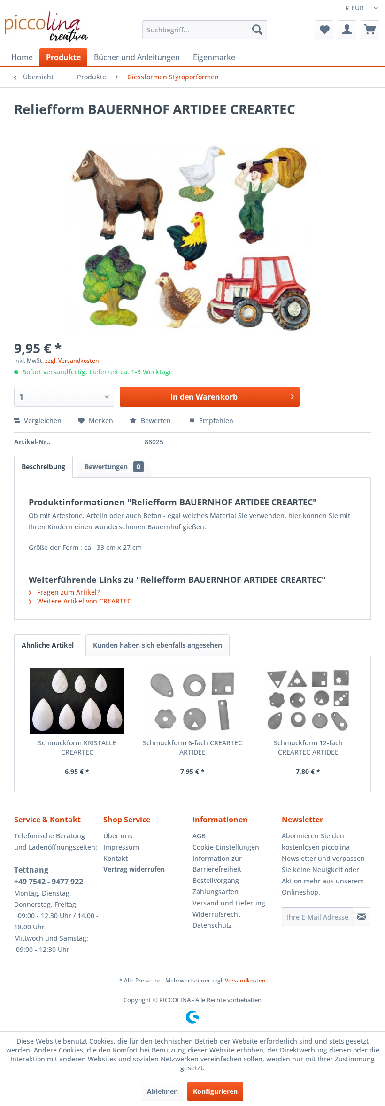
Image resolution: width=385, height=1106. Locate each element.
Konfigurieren (215, 1091)
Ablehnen (162, 1091)
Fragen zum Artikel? (67, 592)
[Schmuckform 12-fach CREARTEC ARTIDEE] (308, 701)
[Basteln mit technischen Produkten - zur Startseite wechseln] (46, 26)
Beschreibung (43, 466)
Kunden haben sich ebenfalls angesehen (157, 645)
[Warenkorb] (370, 29)
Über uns (117, 835)
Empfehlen (215, 420)
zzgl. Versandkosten (72, 360)
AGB (199, 835)
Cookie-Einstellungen (225, 847)
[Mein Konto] (347, 29)
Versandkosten (245, 980)
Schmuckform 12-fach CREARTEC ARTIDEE (308, 747)
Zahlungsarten (215, 891)
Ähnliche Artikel (48, 645)
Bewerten (156, 420)
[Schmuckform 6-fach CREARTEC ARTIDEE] (192, 701)
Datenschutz (212, 924)
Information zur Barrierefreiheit (217, 864)
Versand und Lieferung (228, 902)
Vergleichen (42, 420)
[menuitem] (205, 29)
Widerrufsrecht (216, 914)
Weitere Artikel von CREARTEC (83, 600)
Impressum (121, 847)
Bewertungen (112, 466)
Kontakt (115, 858)
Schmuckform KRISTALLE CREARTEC (77, 747)
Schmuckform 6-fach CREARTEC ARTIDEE (192, 747)
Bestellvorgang (215, 880)
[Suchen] (257, 29)
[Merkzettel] (324, 29)
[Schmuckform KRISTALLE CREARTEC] (77, 701)
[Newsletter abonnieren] (361, 916)
